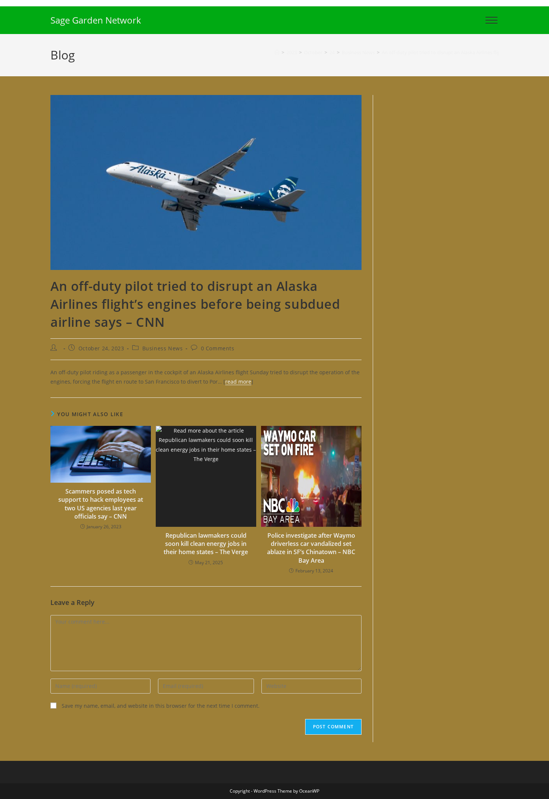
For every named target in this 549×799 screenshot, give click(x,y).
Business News (162, 348)
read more (238, 381)
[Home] (276, 52)
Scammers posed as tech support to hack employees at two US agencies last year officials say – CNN (100, 503)
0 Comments (218, 348)
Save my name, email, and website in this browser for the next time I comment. (161, 705)
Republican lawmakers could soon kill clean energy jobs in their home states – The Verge (206, 543)
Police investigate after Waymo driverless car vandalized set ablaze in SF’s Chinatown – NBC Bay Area (311, 548)
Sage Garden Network (95, 20)
